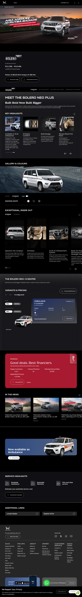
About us (32, 546)
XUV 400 (7, 572)
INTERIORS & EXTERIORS (73, 89)
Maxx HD (20, 551)
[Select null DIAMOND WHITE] (28, 201)
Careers (32, 551)
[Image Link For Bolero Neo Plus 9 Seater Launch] (18, 405)
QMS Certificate (34, 553)
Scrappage (70, 557)
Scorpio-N (8, 548)
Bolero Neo (8, 565)
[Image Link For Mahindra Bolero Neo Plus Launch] (46, 405)
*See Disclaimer (8, 329)
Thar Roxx (8, 556)
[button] (62, 591)
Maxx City (20, 548)
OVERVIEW (34, 89)
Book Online (70, 550)
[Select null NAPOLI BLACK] (34, 201)
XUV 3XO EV (8, 553)
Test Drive (69, 548)
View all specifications (40, 318)
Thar (6, 560)
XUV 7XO (8, 551)
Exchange (69, 553)
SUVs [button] (15, 2)
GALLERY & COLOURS (57, 89)
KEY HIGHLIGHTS (44, 89)
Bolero (7, 570)
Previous (65, 153)
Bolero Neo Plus (9, 568)
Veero (19, 546)
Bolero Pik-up (21, 553)
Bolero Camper (21, 556)
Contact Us (65, 2)
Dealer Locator (59, 553)
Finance (69, 555)
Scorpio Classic (9, 563)
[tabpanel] (12, 129)
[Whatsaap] (46, 583)
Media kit (32, 548)
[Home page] (7, 528)
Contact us (58, 548)
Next (70, 153)
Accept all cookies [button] (74, 591)
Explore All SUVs (9, 546)
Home (1, 7)
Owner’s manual (46, 554)
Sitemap (57, 559)
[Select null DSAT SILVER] (39, 201)
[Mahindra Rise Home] (4, 3)
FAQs (56, 550)
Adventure (45, 548)
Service (44, 546)
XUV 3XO (8, 558)
